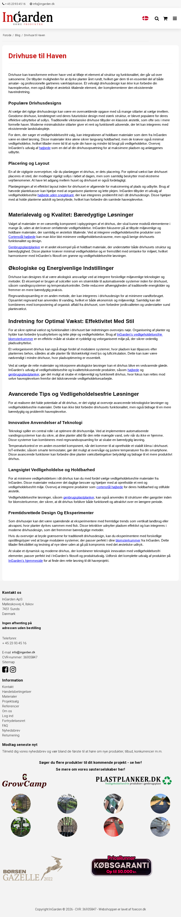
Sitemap (8, 662)
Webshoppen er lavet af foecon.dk (122, 909)
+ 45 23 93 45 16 (14, 4)
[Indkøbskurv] (165, 18)
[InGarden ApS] (27, 18)
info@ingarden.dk (43, 4)
